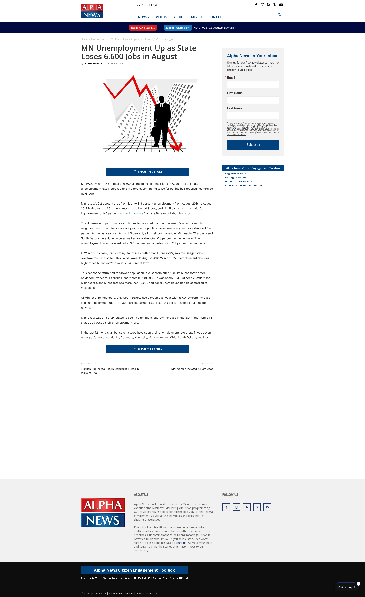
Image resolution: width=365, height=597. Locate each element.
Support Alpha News (178, 27)
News (142, 17)
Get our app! (346, 587)
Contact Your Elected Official (243, 185)
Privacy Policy (126, 593)
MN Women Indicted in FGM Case (192, 369)
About (178, 17)
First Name (235, 92)
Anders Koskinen (93, 63)
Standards (151, 593)
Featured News (99, 39)
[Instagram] (262, 5)
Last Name (234, 108)
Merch (196, 17)
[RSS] (268, 5)
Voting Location (235, 177)
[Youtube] (281, 5)
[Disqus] (147, 430)
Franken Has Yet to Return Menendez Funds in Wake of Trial (110, 371)
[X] (275, 5)
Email (231, 77)
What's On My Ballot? (238, 181)
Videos (161, 17)
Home (84, 39)
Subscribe (253, 144)
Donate (215, 17)
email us (181, 542)
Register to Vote (235, 173)
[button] (279, 15)
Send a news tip (143, 27)
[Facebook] (256, 5)
